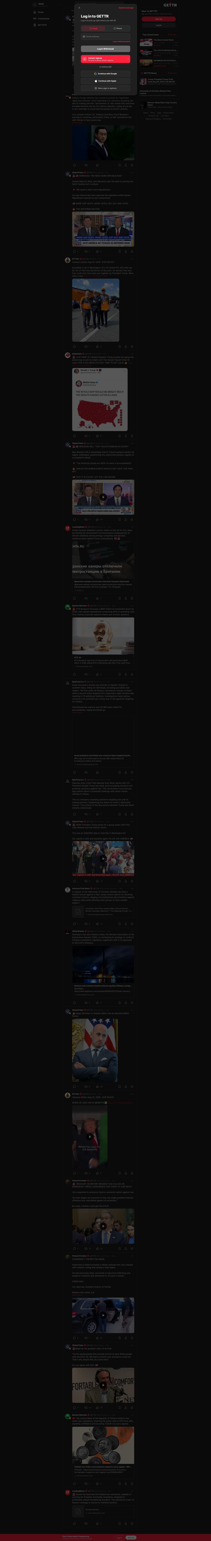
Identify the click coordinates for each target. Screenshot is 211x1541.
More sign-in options (107, 88)
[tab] (93, 28)
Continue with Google (107, 74)
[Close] (79, 8)
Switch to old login (126, 8)
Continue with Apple (107, 81)
